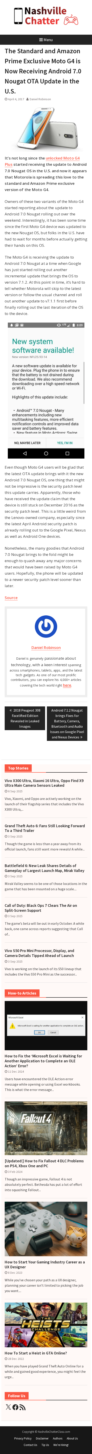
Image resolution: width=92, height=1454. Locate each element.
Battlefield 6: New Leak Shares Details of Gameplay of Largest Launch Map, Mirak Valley (44, 868)
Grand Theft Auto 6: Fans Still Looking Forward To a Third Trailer (45, 828)
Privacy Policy (22, 1438)
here (67, 685)
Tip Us (45, 1445)
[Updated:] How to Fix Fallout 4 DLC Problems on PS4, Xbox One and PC (44, 1163)
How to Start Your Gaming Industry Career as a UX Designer (45, 1264)
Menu (48, 39)
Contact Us (30, 1445)
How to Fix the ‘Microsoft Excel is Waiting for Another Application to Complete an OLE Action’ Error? (43, 1061)
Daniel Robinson (40, 99)
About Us (72, 1438)
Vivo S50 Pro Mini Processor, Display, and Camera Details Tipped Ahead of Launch (39, 953)
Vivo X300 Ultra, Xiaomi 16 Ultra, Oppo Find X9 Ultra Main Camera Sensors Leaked (44, 783)
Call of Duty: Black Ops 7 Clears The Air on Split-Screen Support (41, 908)
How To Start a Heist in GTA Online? (36, 1353)
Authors (57, 1438)
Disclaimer (42, 1438)
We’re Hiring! (61, 1445)
